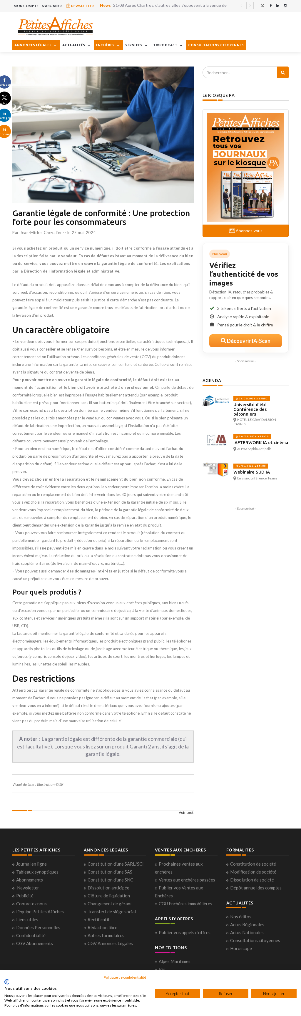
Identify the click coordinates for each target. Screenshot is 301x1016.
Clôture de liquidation (109, 895)
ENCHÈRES (105, 45)
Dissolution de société (252, 879)
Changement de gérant (110, 903)
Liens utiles (27, 919)
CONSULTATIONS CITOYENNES (216, 45)
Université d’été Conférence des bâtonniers (250, 409)
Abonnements (29, 879)
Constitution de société (253, 863)
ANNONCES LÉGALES (33, 45)
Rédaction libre (102, 927)
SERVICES (134, 45)
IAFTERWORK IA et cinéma (260, 442)
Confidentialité (31, 935)
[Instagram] (285, 5)
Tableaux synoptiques (37, 871)
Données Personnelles (38, 927)
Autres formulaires (106, 935)
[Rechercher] (283, 72)
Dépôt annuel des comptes (256, 887)
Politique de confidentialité (125, 977)
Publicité (25, 895)
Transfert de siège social (112, 911)
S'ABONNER (52, 6)
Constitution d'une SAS (110, 871)
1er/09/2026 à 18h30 (253, 436)
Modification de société (253, 871)
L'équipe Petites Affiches (40, 911)
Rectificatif (99, 919)
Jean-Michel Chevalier (41, 232)
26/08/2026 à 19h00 (252, 398)
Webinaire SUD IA (251, 471)
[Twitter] (262, 5)
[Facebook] (270, 5)
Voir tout (186, 812)
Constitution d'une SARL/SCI (116, 863)
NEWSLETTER (82, 6)
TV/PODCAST (165, 45)
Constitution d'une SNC (110, 879)
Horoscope (241, 948)
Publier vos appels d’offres (184, 932)
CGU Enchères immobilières (185, 903)
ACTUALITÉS (74, 45)
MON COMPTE (26, 6)
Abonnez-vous (248, 230)
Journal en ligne (31, 863)
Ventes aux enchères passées (187, 879)
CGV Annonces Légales (110, 943)
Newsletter (28, 887)
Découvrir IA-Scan (248, 341)
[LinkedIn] (277, 5)
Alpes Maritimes (174, 961)
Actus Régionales (247, 924)
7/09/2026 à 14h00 (252, 465)
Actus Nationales (247, 932)
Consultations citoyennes (255, 940)
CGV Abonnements (34, 943)
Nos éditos (240, 916)
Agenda (212, 380)
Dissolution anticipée (108, 887)
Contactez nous (31, 903)
